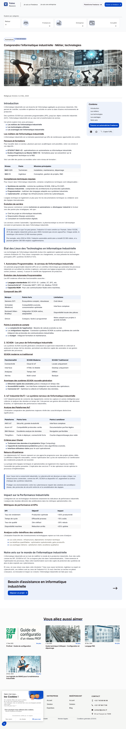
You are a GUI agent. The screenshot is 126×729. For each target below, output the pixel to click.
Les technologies (96, 114)
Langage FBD (90, 646)
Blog (71, 708)
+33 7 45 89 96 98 (101, 700)
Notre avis (94, 120)
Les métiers (95, 111)
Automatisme (9, 39)
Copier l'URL (106, 132)
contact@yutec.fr (100, 710)
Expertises (50, 708)
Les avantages (96, 117)
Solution (50, 704)
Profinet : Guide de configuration (18, 646)
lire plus (38, 643)
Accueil (49, 700)
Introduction (95, 108)
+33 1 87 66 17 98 (100, 705)
